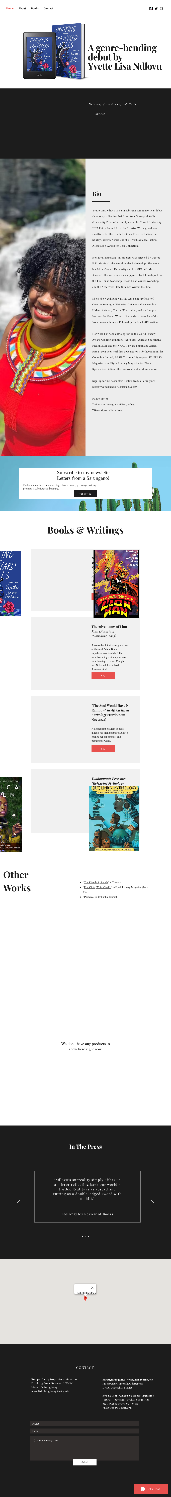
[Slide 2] (85, 1236)
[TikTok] (151, 8)
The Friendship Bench (96, 882)
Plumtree (89, 897)
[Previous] (18, 1203)
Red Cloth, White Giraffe (97, 887)
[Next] (152, 1203)
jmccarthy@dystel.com (131, 1383)
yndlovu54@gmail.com (117, 1407)
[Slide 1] (82, 1236)
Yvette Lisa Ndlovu (125, 66)
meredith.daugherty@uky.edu (50, 1391)
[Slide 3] (88, 1236)
